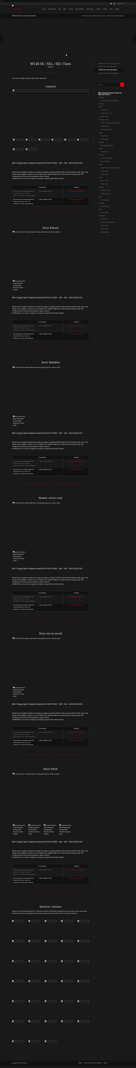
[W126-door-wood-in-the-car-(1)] (66, 829)
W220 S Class (104, 116)
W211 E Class (104, 174)
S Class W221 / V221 (106, 113)
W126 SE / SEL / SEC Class (108, 222)
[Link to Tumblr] (23, 3)
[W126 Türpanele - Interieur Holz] (50, 254)
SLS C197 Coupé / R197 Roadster (110, 100)
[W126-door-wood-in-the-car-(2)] (35, 829)
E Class (100, 164)
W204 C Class (104, 184)
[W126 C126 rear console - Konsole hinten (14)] (31, 152)
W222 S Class (104, 110)
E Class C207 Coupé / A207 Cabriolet (111, 167)
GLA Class (101, 203)
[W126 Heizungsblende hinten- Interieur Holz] (50, 525)
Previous (1, 38)
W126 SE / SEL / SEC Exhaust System (108, 73)
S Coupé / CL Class (103, 119)
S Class (100, 106)
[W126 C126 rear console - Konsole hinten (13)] (18, 152)
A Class (100, 209)
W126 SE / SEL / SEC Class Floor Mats (108, 63)
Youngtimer (101, 215)
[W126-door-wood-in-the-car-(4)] (50, 798)
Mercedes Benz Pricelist (76, 191)
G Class (100, 148)
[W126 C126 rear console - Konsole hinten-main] (50, 113)
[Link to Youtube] (15, 3)
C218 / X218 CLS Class (107, 158)
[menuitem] (111, 3)
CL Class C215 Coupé (106, 129)
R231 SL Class (104, 136)
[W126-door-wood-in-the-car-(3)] (50, 829)
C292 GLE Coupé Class (107, 145)
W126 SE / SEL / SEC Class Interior (24, 16)
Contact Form (120, 3)
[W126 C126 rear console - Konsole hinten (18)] (57, 143)
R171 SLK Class (105, 200)
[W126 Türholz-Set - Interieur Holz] (50, 661)
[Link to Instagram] (21, 3)
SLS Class (100, 97)
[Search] (122, 9)
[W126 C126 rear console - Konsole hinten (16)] (69, 143)
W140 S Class (104, 219)
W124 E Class (104, 225)
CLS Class (101, 155)
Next (134, 38)
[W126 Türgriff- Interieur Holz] (50, 390)
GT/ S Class (101, 103)
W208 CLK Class (105, 193)
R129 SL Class (104, 229)
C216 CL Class (104, 126)
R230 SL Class (104, 139)
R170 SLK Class (105, 232)
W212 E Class (104, 171)
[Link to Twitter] (12, 3)
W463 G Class (104, 151)
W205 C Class (104, 180)
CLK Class (101, 187)
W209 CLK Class (105, 190)
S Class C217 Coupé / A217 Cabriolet (111, 123)
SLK (99, 196)
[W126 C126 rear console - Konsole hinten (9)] (82, 143)
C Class (100, 177)
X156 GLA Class (105, 206)
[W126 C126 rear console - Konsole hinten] (31, 143)
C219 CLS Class (105, 161)
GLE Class (101, 142)
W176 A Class (104, 212)
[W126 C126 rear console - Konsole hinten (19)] (44, 143)
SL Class (100, 132)
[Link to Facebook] (18, 3)
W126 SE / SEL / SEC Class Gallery (107, 66)
